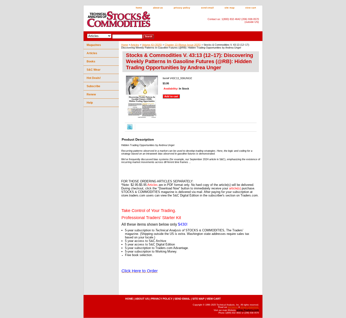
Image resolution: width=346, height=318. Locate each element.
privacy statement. (250, 307)
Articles (135, 44)
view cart (250, 7)
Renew (91, 94)
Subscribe (93, 86)
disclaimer (233, 307)
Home (124, 44)
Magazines (94, 45)
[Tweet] (130, 128)
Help (90, 102)
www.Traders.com (248, 310)
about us (158, 7)
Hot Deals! (94, 78)
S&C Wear (94, 69)
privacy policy (182, 7)
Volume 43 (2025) (152, 44)
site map (229, 7)
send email (207, 7)
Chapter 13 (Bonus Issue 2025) (183, 44)
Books (91, 61)
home (139, 7)
